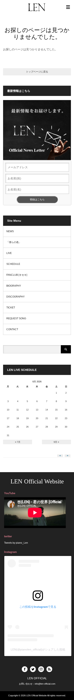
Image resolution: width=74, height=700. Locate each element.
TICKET (10, 307)
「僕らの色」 (13, 242)
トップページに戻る (37, 71)
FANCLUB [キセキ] (16, 274)
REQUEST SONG (16, 318)
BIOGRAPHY (13, 285)
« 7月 (17, 442)
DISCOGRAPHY (15, 296)
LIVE (9, 253)
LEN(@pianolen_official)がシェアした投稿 (38, 649)
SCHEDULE (13, 264)
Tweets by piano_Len (16, 542)
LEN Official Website (37, 481)
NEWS (10, 231)
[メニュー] (68, 7)
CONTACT (12, 329)
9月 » (56, 442)
